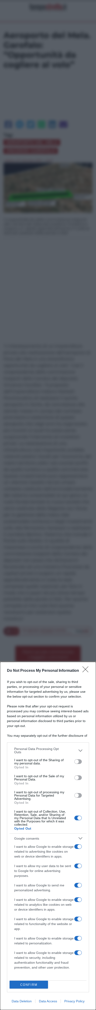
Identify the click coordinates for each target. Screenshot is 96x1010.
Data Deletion (22, 1001)
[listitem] (48, 750)
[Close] (86, 670)
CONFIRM (29, 984)
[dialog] (48, 836)
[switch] (78, 761)
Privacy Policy (74, 1001)
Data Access (48, 1001)
